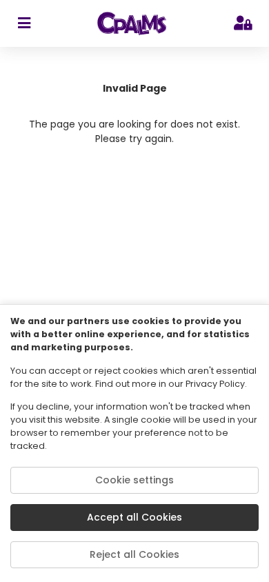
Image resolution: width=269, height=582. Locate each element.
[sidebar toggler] (24, 23)
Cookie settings (134, 480)
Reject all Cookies (134, 554)
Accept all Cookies (134, 517)
